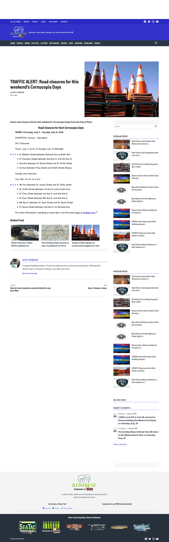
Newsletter (64, 21)
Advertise (26, 21)
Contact (43, 21)
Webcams (88, 43)
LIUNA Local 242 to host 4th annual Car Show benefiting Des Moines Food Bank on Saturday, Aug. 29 (137, 420)
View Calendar (120, 444)
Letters (44, 43)
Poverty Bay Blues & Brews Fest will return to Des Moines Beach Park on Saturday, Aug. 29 (138, 435)
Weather (78, 43)
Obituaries (54, 43)
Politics (35, 43)
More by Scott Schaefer (29, 273)
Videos (97, 43)
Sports (64, 43)
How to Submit (53, 21)
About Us (35, 21)
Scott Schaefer (18, 92)
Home (12, 43)
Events (20, 43)
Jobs (71, 43)
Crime (27, 43)
